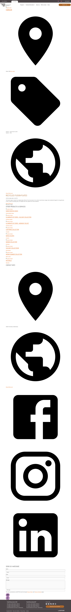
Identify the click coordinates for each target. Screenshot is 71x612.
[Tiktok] (51, 604)
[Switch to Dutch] (58, 1)
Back (9, 598)
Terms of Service (38, 592)
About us (38, 4)
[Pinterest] (55, 604)
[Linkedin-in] (53, 604)
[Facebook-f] (46, 604)
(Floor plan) (12, 71)
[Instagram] (48, 604)
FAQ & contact (43, 4)
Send (9, 595)
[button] (65, 5)
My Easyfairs (67, 1)
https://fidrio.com (9, 193)
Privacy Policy (30, 592)
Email (7, 574)
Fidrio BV (9, 10)
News (49, 4)
